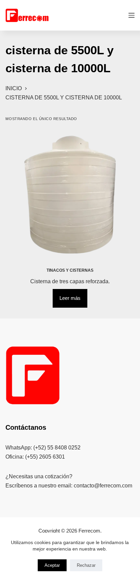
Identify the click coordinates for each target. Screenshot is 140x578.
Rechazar (86, 565)
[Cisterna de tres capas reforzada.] (69, 194)
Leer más (70, 298)
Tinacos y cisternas (70, 270)
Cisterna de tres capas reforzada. (70, 281)
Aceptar (52, 565)
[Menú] (131, 15)
